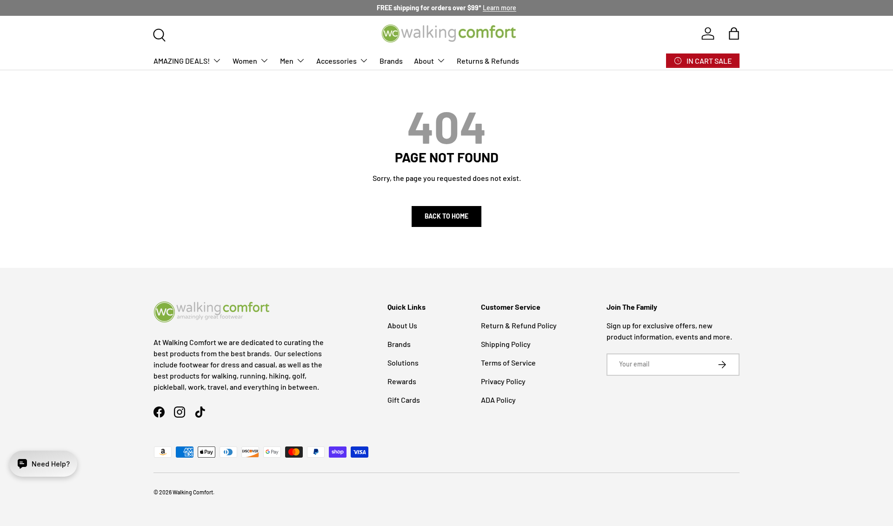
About (424, 60)
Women (245, 60)
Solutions (403, 362)
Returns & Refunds (488, 60)
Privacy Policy (503, 381)
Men (286, 60)
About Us (402, 325)
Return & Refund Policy (519, 325)
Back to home (446, 216)
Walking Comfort (193, 492)
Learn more (499, 8)
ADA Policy (498, 399)
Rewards (401, 381)
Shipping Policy (506, 344)
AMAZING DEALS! (181, 60)
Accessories (336, 60)
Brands (391, 60)
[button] (734, 33)
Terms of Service (508, 362)
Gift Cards (403, 399)
